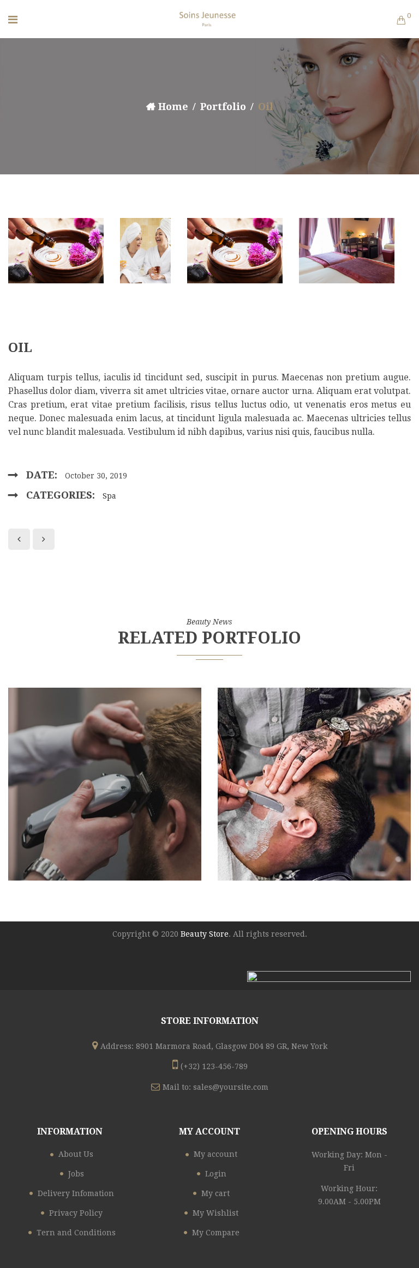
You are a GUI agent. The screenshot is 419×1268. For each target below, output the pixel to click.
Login (215, 1173)
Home (173, 106)
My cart (215, 1193)
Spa (109, 496)
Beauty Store (205, 934)
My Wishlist (215, 1213)
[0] (401, 21)
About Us (75, 1154)
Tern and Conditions (76, 1232)
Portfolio (223, 106)
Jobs (76, 1173)
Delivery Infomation (76, 1193)
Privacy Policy (76, 1213)
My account (215, 1154)
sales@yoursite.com (230, 1087)
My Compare (216, 1232)
